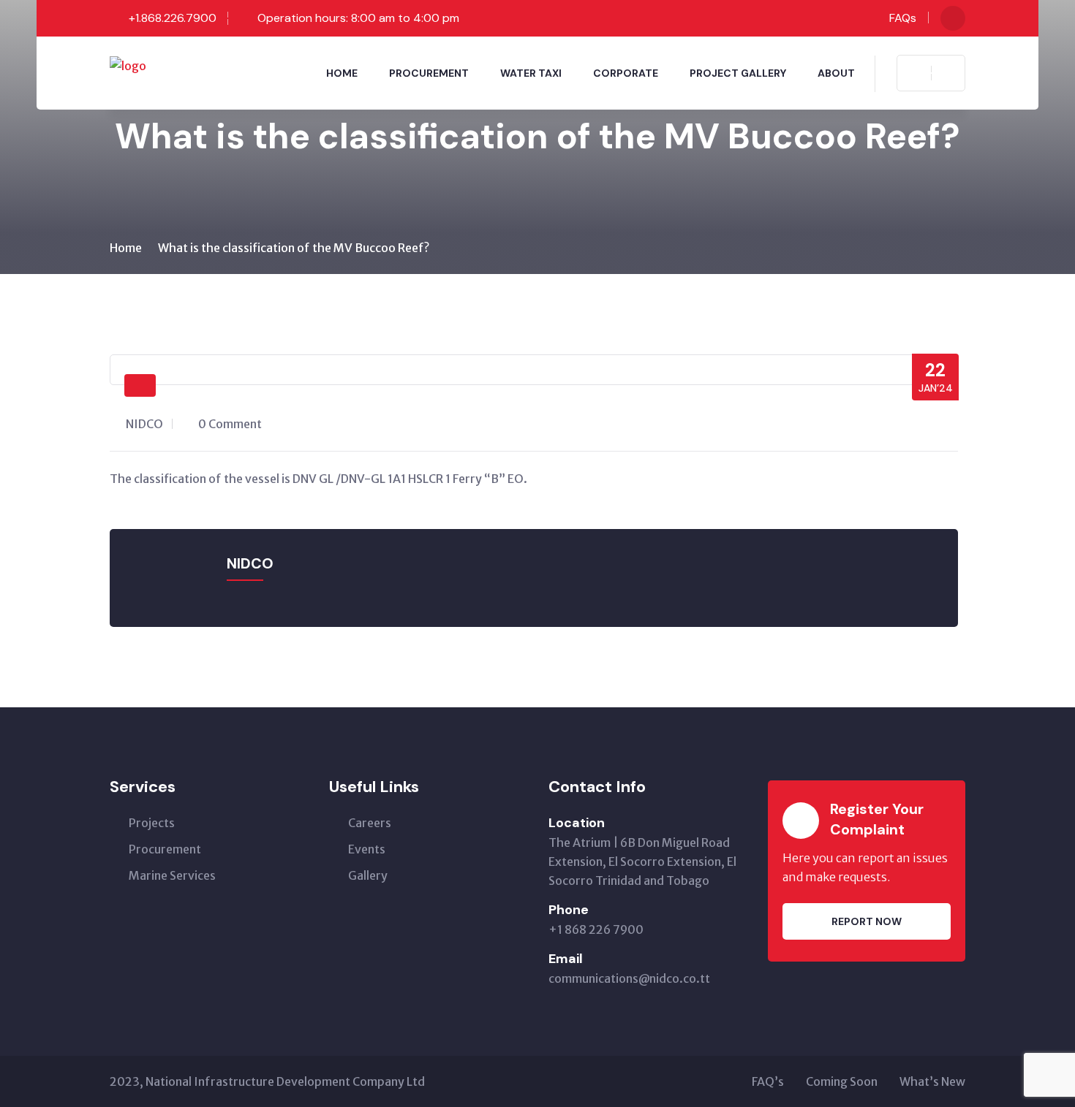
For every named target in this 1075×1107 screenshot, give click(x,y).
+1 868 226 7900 (596, 929)
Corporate (625, 73)
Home (342, 73)
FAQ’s (768, 1081)
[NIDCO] (128, 64)
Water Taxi (531, 73)
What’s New (932, 1081)
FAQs (902, 18)
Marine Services (172, 875)
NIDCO (144, 423)
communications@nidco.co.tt (629, 978)
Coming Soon (842, 1081)
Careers (369, 822)
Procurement (429, 73)
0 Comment (230, 423)
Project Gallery (738, 73)
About (836, 73)
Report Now (866, 921)
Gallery (368, 875)
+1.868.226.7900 (172, 18)
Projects (152, 822)
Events (366, 849)
